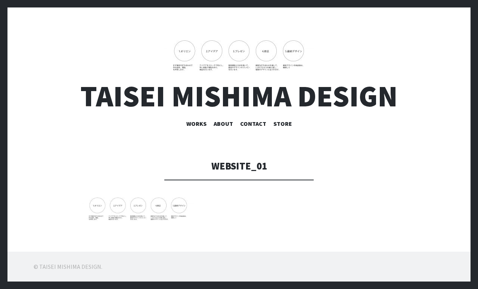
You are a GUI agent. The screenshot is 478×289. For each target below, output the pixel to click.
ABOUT (223, 123)
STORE (282, 123)
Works (196, 123)
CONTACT (253, 123)
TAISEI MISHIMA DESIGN (239, 96)
